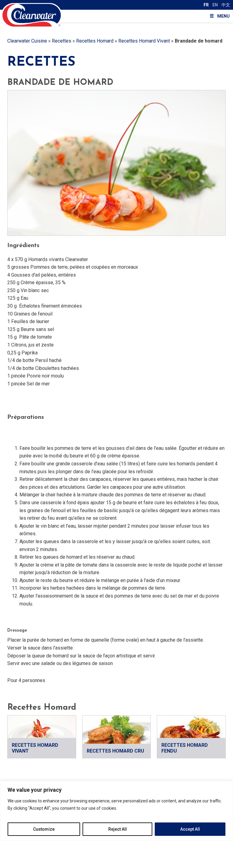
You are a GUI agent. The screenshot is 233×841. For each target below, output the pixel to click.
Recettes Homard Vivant (144, 41)
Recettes (61, 41)
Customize (44, 829)
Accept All (190, 829)
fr (206, 4)
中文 (225, 4)
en (215, 4)
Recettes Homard (94, 41)
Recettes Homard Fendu (184, 748)
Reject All (117, 829)
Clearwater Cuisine (27, 41)
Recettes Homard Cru (115, 751)
